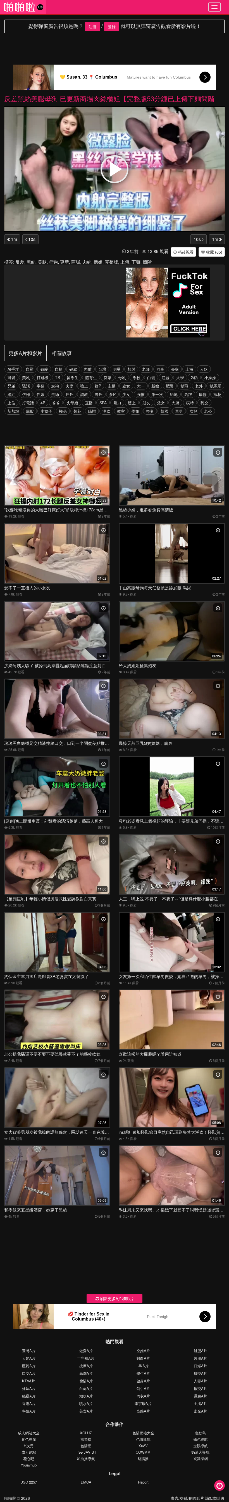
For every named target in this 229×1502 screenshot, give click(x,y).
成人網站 (29, 1452)
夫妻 (69, 386)
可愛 (11, 377)
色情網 (85, 1445)
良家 (107, 377)
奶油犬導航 (200, 1452)
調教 (84, 394)
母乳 (122, 377)
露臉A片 (200, 1396)
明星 (117, 369)
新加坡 (13, 411)
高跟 (188, 394)
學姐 (135, 411)
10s (31, 239)
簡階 (147, 262)
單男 (179, 411)
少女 (126, 394)
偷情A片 (86, 1380)
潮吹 (106, 411)
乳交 (204, 402)
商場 (75, 262)
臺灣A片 (28, 1350)
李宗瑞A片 (143, 1403)
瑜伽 (203, 394)
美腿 (42, 262)
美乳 (26, 377)
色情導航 (143, 1439)
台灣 (102, 369)
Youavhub (29, 1465)
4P (42, 402)
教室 (121, 411)
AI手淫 (13, 369)
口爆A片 (200, 1365)
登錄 (112, 26)
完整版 (111, 262)
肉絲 (86, 262)
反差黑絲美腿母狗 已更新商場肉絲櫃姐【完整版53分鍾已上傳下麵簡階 (109, 98)
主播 (112, 386)
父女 (161, 402)
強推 (141, 394)
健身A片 (143, 1380)
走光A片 (200, 1411)
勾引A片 (143, 1388)
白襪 (151, 377)
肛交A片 (200, 1373)
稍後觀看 (185, 252)
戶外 (69, 394)
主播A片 (200, 1403)
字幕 (40, 386)
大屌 (175, 402)
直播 (89, 402)
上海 (189, 369)
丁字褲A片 (85, 1358)
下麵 (136, 262)
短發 (166, 377)
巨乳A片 (28, 1365)
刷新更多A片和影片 (116, 1298)
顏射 (131, 369)
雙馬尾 (215, 386)
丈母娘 (72, 402)
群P (98, 386)
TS (57, 377)
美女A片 (86, 1411)
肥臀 (170, 386)
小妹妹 (210, 377)
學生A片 (143, 1373)
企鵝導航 (200, 1445)
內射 (88, 369)
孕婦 (26, 394)
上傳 (124, 262)
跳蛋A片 (200, 1350)
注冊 (92, 26)
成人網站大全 (29, 1432)
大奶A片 (28, 1358)
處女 (126, 386)
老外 (199, 386)
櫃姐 (98, 262)
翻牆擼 (143, 1458)
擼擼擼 (85, 1439)
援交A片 (200, 1388)
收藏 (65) (213, 252)
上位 (11, 402)
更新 (64, 262)
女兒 (193, 411)
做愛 (44, 369)
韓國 (164, 411)
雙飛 (184, 386)
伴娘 (40, 394)
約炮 (174, 394)
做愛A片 (86, 1350)
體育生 (91, 377)
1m (13, 239)
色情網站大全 (143, 1432)
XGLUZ (86, 1432)
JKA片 (143, 1365)
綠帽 (92, 411)
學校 (136, 377)
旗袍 (55, 386)
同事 (160, 369)
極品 (63, 411)
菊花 (77, 411)
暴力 (117, 402)
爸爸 (56, 402)
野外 (98, 394)
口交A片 (28, 1373)
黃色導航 (29, 1439)
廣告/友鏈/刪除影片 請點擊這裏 (198, 1498)
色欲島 (200, 1432)
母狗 (53, 262)
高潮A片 (86, 1373)
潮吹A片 (86, 1396)
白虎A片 (86, 1388)
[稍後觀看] (219, 1485)
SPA (103, 402)
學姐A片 (28, 1411)
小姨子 (46, 411)
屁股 (30, 411)
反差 (19, 262)
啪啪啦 (10, 1498)
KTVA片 (28, 1380)
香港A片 (28, 1403)
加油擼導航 (86, 1458)
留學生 (72, 377)
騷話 (26, 386)
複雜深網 (200, 1458)
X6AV (143, 1445)
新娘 (155, 386)
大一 (141, 386)
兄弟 (11, 386)
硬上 (132, 402)
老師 (146, 369)
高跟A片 (143, 1411)
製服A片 (200, 1358)
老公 (208, 411)
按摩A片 (86, 1365)
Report (143, 1482)
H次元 (29, 1445)
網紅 (11, 394)
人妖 (204, 369)
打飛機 (42, 377)
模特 (190, 402)
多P (112, 394)
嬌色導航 (200, 1439)
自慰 (30, 369)
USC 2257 (28, 1482)
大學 (180, 377)
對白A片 (143, 1358)
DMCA (86, 1482)
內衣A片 (143, 1396)
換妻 (150, 411)
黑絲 (31, 262)
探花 (217, 394)
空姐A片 (143, 1350)
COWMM (143, 1452)
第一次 (157, 394)
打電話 (28, 402)
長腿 (175, 369)
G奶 (194, 377)
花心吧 (28, 1458)
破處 (73, 369)
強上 (84, 386)
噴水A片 (86, 1403)
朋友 (146, 402)
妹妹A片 (28, 1388)
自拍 (59, 369)
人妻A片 (200, 1380)
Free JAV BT (85, 1452)
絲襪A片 (28, 1396)
